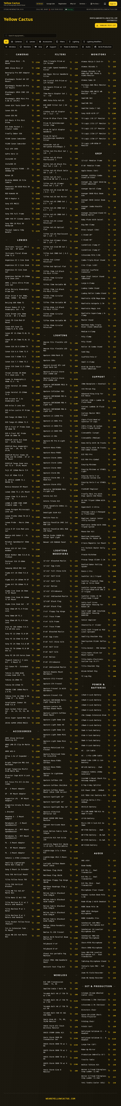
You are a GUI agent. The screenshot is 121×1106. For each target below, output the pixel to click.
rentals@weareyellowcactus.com (102, 9)
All (6, 41)
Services (82, 4)
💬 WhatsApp (69, 9)
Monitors (27, 47)
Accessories (47, 41)
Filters (62, 41)
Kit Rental (40, 4)
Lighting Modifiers (94, 41)
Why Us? (73, 4)
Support (53, 47)
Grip (40, 47)
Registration (62, 4)
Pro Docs (96, 4)
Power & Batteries (71, 47)
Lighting (76, 41)
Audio (88, 47)
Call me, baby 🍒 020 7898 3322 (49, 9)
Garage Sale (51, 4)
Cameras (18, 41)
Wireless (12, 47)
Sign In (113, 4)
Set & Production (104, 47)
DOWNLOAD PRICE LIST (108, 25)
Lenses (32, 41)
